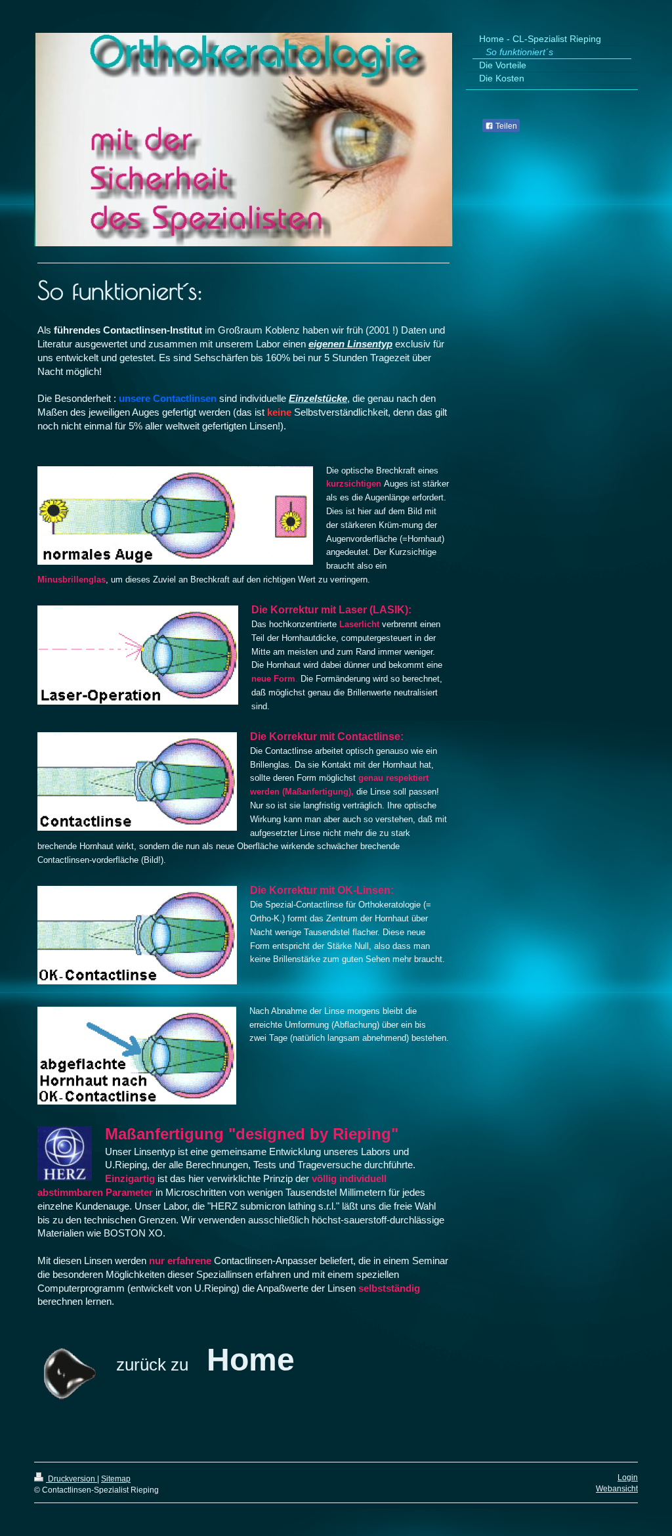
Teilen (505, 126)
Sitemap (116, 1478)
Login (628, 1477)
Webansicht (617, 1488)
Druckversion (71, 1478)
